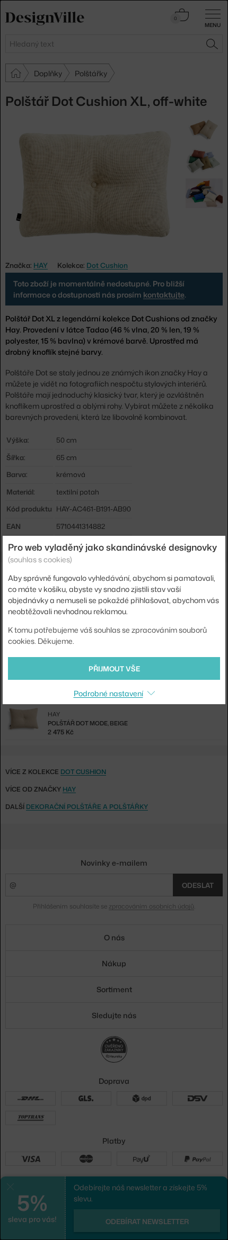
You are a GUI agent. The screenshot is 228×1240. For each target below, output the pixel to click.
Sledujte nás (114, 1015)
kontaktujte (164, 295)
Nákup (114, 963)
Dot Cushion (107, 265)
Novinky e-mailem (114, 863)
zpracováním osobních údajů (151, 906)
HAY (69, 789)
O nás (114, 937)
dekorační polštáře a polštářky (87, 806)
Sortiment (114, 989)
